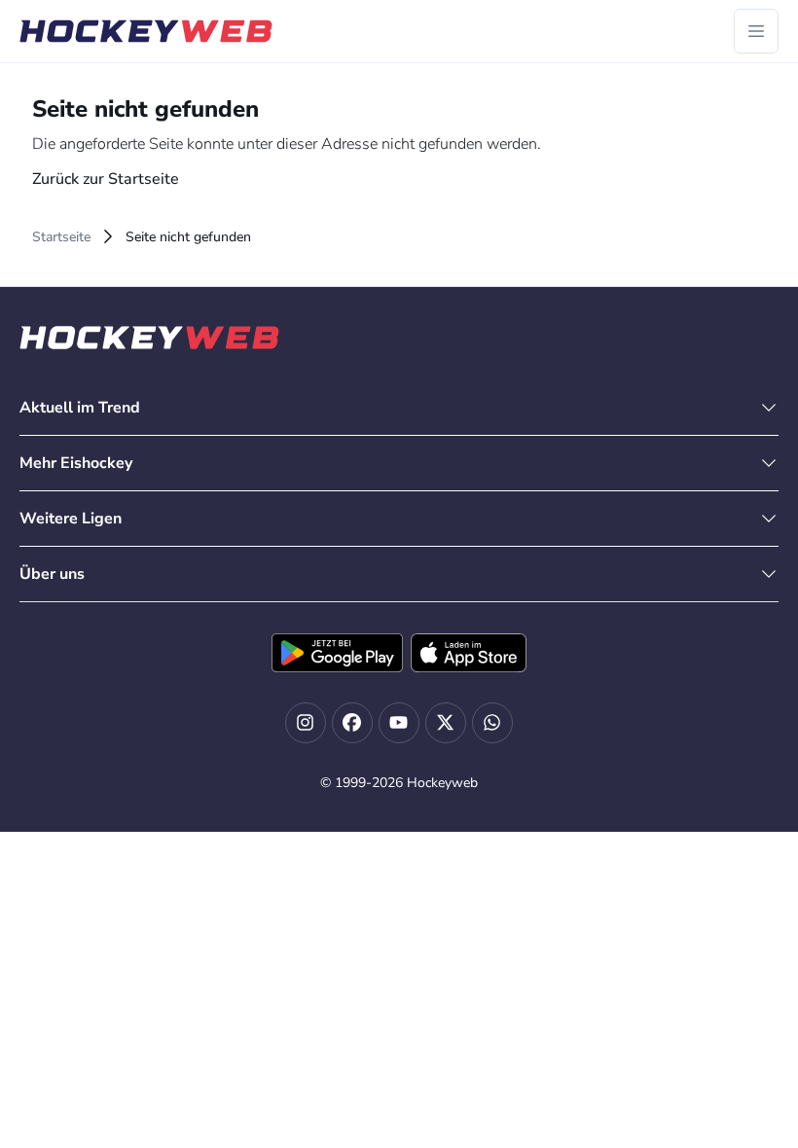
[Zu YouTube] (399, 722)
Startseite (61, 237)
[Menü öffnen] (756, 31)
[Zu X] (445, 722)
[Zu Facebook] (352, 722)
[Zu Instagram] (305, 722)
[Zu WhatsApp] (492, 722)
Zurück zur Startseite (105, 179)
